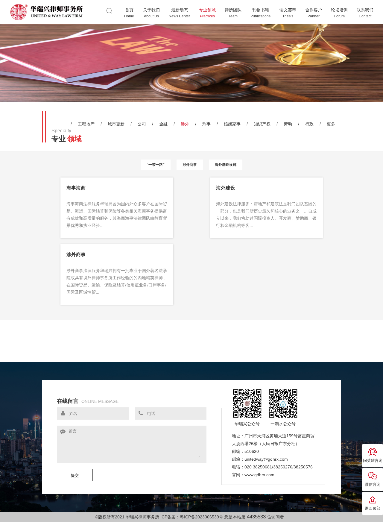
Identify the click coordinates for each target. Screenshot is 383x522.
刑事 (206, 124)
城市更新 (116, 124)
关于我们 (151, 12)
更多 (331, 124)
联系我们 (365, 12)
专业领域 (207, 12)
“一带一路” (156, 165)
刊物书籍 (260, 12)
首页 (129, 12)
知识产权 (262, 124)
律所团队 (233, 12)
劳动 (288, 124)
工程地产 (86, 124)
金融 (163, 124)
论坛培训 (339, 12)
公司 (142, 124)
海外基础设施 (225, 165)
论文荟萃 (287, 12)
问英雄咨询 (372, 460)
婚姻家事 (232, 124)
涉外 (185, 124)
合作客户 (313, 12)
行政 (309, 124)
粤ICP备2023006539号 (201, 517)
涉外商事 (190, 165)
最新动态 (179, 12)
